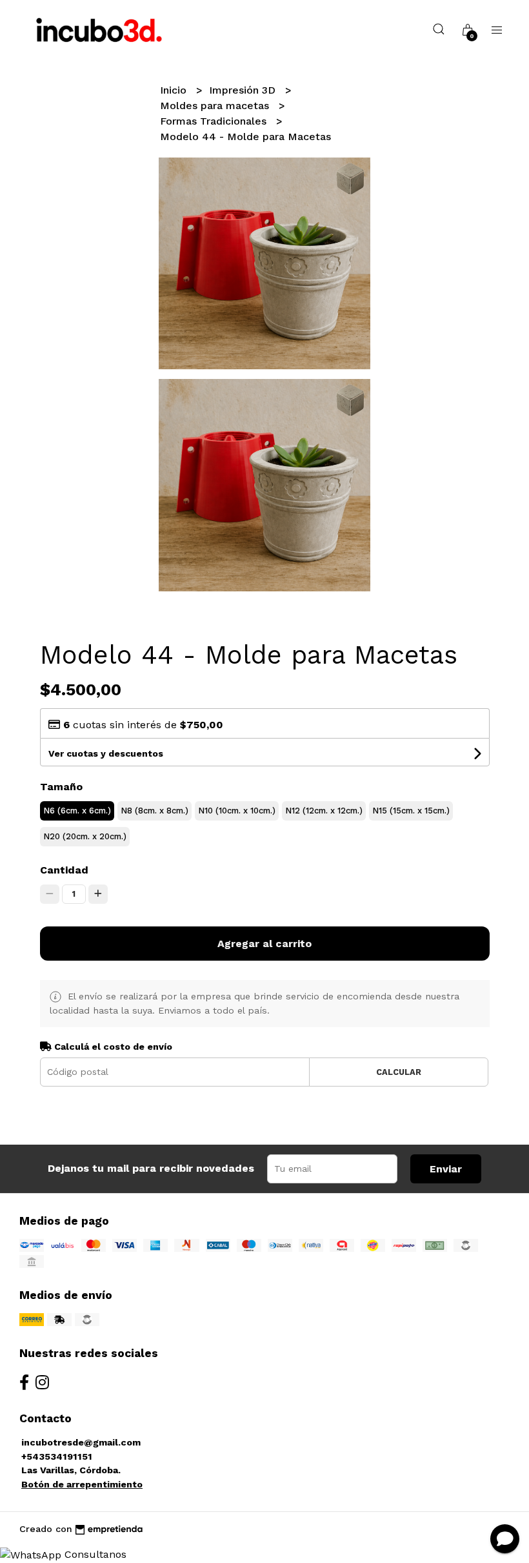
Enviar (446, 1169)
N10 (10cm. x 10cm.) (236, 810)
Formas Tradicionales (215, 121)
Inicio (175, 90)
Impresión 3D (244, 90)
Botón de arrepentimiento (82, 1484)
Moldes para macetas (216, 105)
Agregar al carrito (264, 943)
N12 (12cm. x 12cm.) (324, 810)
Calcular (398, 1072)
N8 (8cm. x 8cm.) (154, 810)
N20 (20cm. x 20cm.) (84, 836)
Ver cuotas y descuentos (105, 753)
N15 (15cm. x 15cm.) (411, 810)
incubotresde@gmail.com (81, 1442)
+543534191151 (56, 1456)
